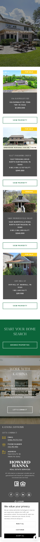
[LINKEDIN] (23, 494)
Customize (20, 530)
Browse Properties (20, 345)
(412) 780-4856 (13, 447)
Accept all (20, 536)
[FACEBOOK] (11, 494)
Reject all (20, 524)
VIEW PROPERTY (20, 120)
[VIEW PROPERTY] (20, 118)
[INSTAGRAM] (17, 494)
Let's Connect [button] (20, 410)
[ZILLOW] (29, 494)
